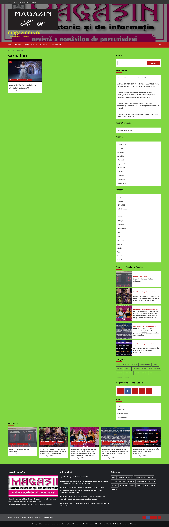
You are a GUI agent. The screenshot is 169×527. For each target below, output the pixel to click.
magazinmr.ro (24, 32)
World (119, 260)
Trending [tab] (139, 267)
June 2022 (121, 175)
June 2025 (121, 156)
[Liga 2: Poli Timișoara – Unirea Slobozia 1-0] (124, 278)
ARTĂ (119, 197)
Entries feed (121, 410)
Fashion (120, 213)
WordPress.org (122, 417)
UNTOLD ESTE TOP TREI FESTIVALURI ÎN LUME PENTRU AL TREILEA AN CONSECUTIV (137, 115)
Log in (119, 406)
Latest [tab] (120, 267)
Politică (119, 232)
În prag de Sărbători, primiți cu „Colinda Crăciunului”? (22, 86)
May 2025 (120, 160)
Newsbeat (43, 45)
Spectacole (121, 240)
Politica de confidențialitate (27, 2)
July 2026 (120, 148)
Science (34, 45)
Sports (119, 244)
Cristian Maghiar (46, 456)
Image (15, 2)
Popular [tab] (129, 267)
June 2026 (121, 152)
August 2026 (121, 144)
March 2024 (121, 168)
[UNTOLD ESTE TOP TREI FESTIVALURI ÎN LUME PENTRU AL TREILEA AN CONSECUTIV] (124, 348)
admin (12, 91)
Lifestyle (120, 220)
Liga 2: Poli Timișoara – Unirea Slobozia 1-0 (131, 78)
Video (9, 2)
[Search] (160, 45)
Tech (118, 252)
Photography (121, 228)
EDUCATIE (121, 205)
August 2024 (121, 164)
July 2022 (120, 172)
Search (119, 55)
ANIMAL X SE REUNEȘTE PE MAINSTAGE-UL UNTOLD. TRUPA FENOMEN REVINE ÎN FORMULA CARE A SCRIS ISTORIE (138, 85)
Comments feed (122, 413)
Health (26, 45)
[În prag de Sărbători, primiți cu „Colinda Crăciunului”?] (25, 70)
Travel (119, 256)
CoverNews (124, 524)
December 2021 (122, 183)
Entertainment (55, 45)
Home (10, 45)
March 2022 (121, 179)
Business (18, 45)
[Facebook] (128, 391)
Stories (29, 80)
